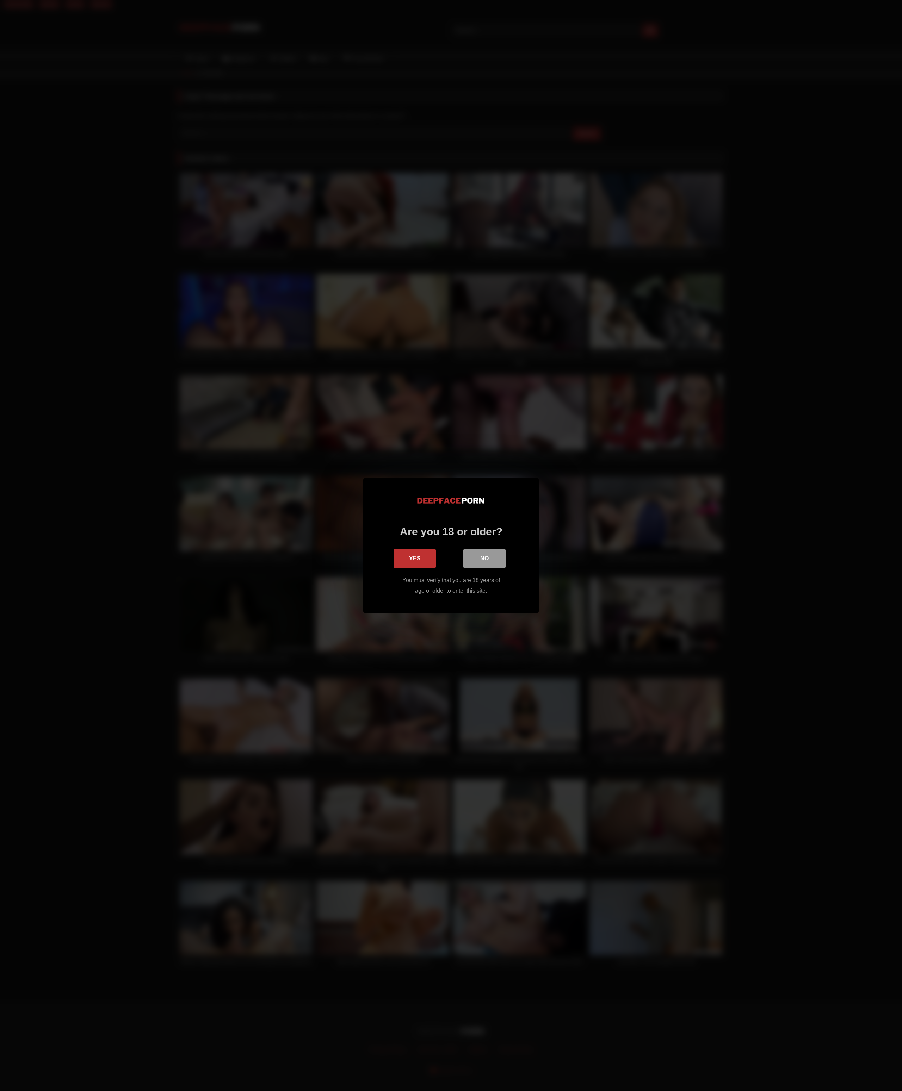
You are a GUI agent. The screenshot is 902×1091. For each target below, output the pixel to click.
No (484, 558)
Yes (415, 558)
